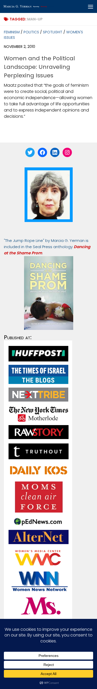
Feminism (12, 32)
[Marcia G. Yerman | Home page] (38, 6)
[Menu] (90, 6)
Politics (31, 32)
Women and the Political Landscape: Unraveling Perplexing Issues (39, 66)
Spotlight (52, 32)
